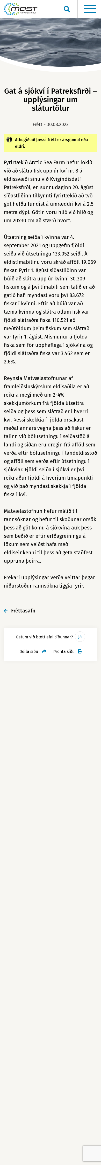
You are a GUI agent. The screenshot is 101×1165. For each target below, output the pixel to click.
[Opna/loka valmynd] (89, 9)
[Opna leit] (66, 9)
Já (80, 636)
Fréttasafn (23, 611)
